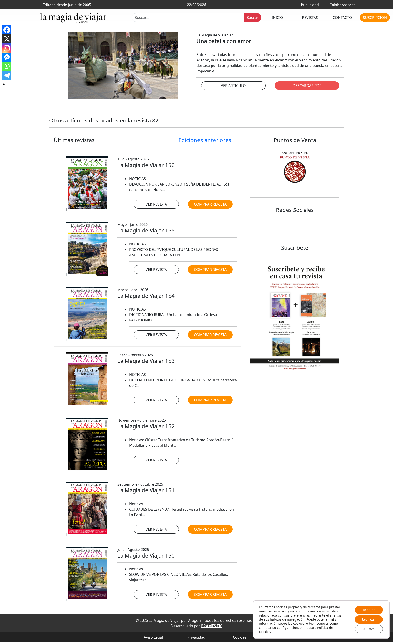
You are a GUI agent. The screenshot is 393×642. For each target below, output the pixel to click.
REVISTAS (310, 17)
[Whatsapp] (6, 66)
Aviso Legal (153, 637)
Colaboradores (342, 4)
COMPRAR (210, 204)
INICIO (277, 17)
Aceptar (369, 610)
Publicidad (310, 4)
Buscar (252, 17)
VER (233, 85)
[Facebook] (6, 29)
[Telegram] (6, 75)
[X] (6, 38)
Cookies (240, 637)
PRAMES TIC (211, 625)
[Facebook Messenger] (6, 57)
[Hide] (4, 84)
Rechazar (369, 619)
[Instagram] (6, 48)
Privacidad (196, 637)
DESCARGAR (307, 85)
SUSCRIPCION (375, 17)
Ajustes (369, 629)
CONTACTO (342, 17)
